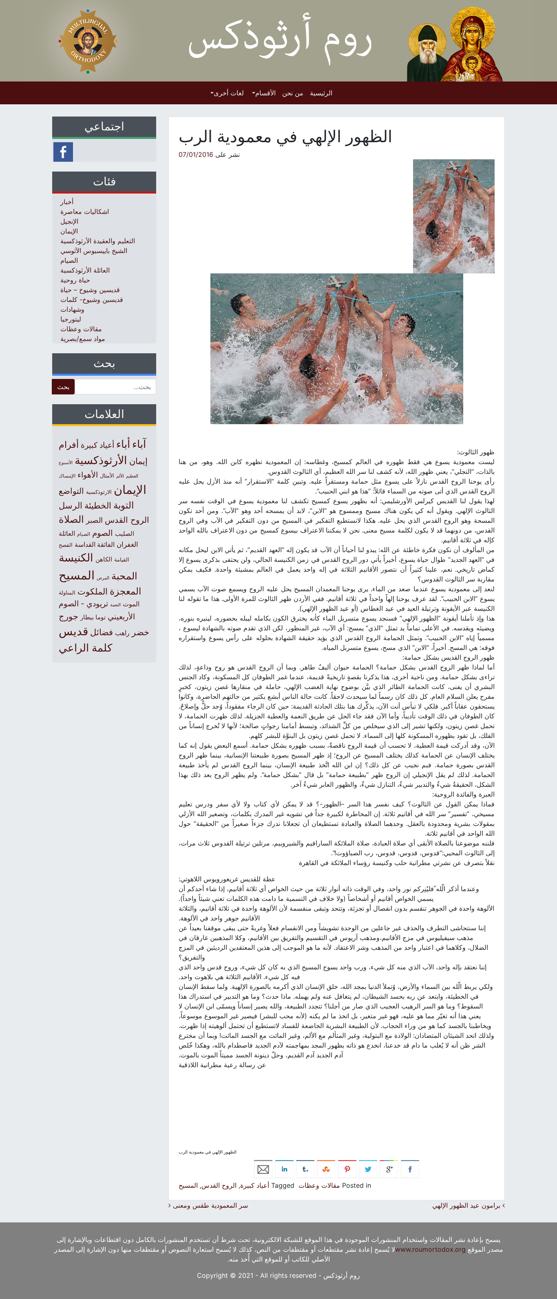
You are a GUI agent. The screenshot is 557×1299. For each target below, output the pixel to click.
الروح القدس (219, 1185)
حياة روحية (75, 280)
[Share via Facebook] (410, 1169)
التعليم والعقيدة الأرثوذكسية (97, 241)
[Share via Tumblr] (305, 1169)
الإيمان (69, 231)
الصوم (102, 533)
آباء (139, 444)
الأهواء (87, 475)
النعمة (115, 605)
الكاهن (103, 559)
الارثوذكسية (99, 492)
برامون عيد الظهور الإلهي (467, 1205)
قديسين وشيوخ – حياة (90, 290)
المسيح (188, 1185)
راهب (122, 633)
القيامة (121, 560)
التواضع (71, 491)
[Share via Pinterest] (347, 1169)
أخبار (66, 202)
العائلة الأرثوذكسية (85, 270)
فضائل (101, 632)
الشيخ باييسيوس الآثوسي (93, 251)
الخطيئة (97, 505)
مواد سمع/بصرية (82, 339)
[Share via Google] (389, 1169)
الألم (120, 476)
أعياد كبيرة (254, 1185)
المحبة (124, 576)
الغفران (127, 544)
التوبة (123, 505)
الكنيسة (76, 557)
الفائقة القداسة (95, 544)
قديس (73, 631)
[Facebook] (63, 151)
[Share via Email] (263, 1169)
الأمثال (107, 475)
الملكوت (92, 591)
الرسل (70, 505)
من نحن (292, 93)
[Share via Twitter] (368, 1169)
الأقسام (265, 93)
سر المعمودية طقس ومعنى (209, 1205)
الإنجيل (69, 221)
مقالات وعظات (319, 1185)
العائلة (67, 533)
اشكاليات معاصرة (84, 211)
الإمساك (67, 476)
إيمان (138, 461)
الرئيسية (321, 93)
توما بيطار (93, 617)
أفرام (69, 444)
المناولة (67, 592)
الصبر (94, 520)
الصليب (124, 533)
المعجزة (125, 591)
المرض (103, 578)
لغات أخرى (229, 93)
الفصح (66, 545)
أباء (123, 444)
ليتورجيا (70, 319)
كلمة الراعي (85, 647)
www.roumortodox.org (430, 1249)
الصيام (69, 260)
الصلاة (71, 519)
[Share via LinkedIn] (284, 1169)
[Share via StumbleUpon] (326, 1169)
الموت (131, 604)
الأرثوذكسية (101, 460)
